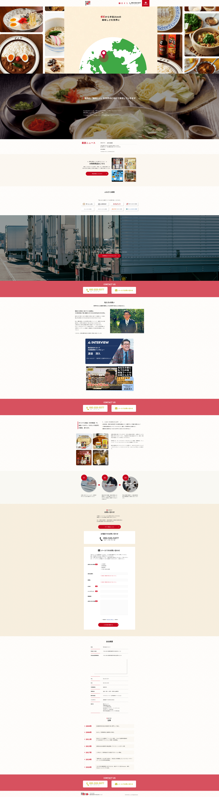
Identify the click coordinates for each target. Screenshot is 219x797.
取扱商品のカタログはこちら (109, 255)
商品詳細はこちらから (97, 173)
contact (146, 4)
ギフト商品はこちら (109, 527)
